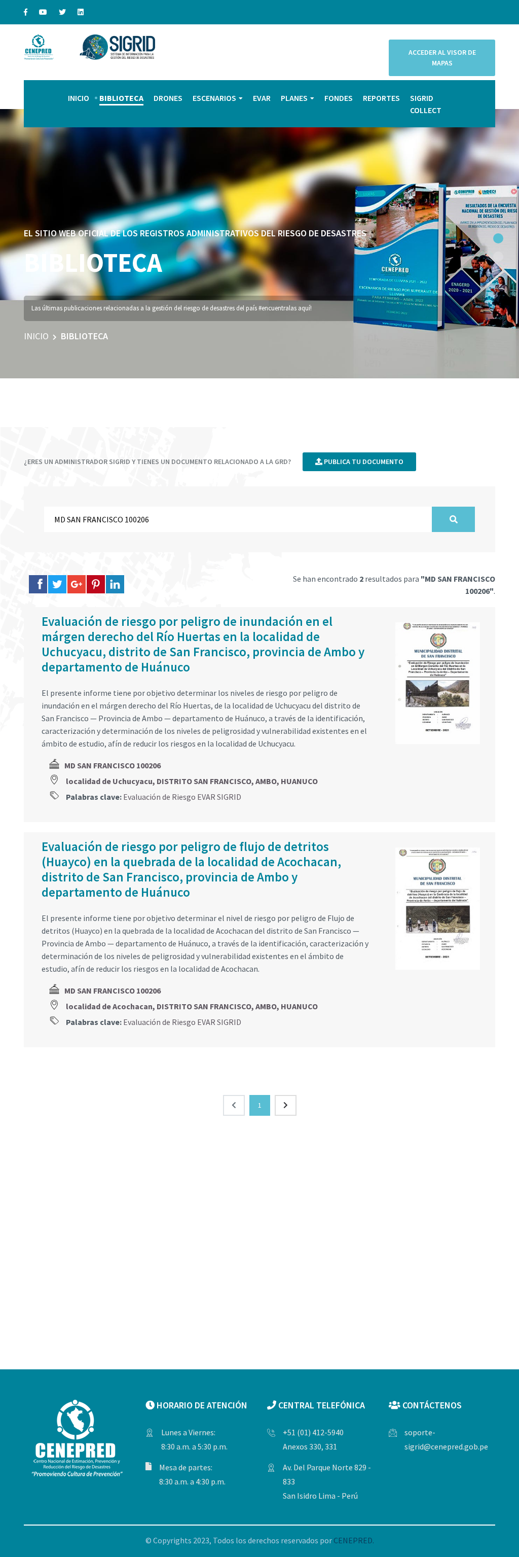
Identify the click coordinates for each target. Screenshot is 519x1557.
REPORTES (381, 98)
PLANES (294, 98)
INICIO (78, 98)
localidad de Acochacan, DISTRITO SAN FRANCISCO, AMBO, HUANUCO (192, 1006)
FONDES (338, 98)
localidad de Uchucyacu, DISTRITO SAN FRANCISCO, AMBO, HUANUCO (192, 781)
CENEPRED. (353, 1540)
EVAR (262, 98)
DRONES (168, 98)
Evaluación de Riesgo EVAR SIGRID (182, 797)
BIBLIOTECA (121, 98)
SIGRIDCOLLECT (425, 104)
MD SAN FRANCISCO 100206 (112, 765)
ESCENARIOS (214, 98)
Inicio (36, 336)
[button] (498, 238)
